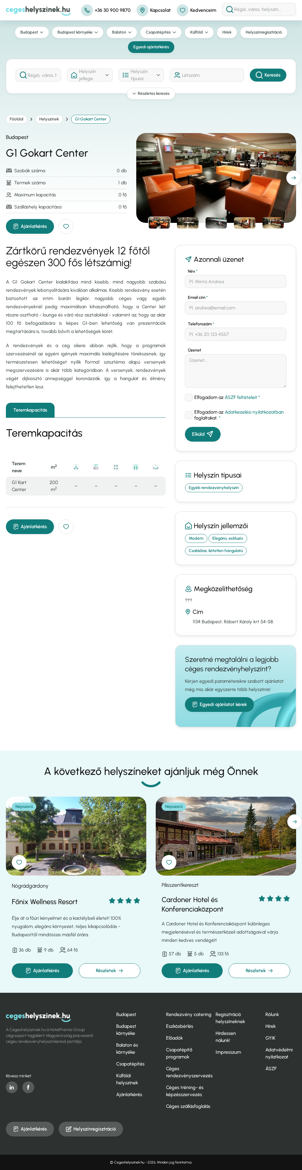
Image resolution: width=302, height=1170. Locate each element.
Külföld (196, 32)
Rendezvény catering (188, 1014)
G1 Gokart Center (90, 119)
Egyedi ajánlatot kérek (223, 704)
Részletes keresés (154, 93)
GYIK (270, 1038)
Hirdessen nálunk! (226, 1036)
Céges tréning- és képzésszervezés (184, 1091)
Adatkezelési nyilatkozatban (254, 412)
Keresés (272, 75)
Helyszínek (49, 119)
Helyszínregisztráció (264, 32)
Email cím (198, 297)
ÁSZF (271, 1068)
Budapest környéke (75, 32)
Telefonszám (201, 324)
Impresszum (228, 1052)
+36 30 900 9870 (113, 10)
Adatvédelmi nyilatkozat (279, 1053)
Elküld (198, 434)
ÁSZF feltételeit (241, 397)
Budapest (29, 32)
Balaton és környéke (127, 1048)
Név (193, 271)
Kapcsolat (160, 10)
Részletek (106, 970)
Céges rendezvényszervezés (189, 1072)
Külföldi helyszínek (127, 1079)
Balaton (119, 32)
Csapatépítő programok (179, 1053)
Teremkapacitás (30, 410)
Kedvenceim (203, 10)
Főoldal (16, 119)
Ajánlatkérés (34, 226)
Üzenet (194, 350)
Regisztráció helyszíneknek (230, 1018)
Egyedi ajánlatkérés (151, 46)
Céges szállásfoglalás (188, 1106)
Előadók (174, 1038)
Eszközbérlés (179, 1026)
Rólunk (272, 1014)
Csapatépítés (158, 32)
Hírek (227, 32)
